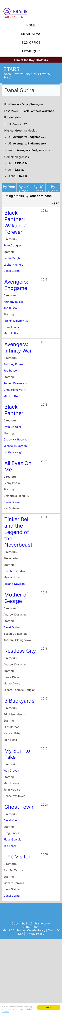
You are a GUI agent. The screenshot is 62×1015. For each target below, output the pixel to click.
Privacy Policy (35, 934)
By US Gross (38, 189)
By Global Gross (53, 191)
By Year (9, 187)
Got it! (48, 1007)
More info (5, 1012)
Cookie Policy (36, 930)
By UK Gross (24, 189)
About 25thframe (13, 930)
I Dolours (42, 60)
